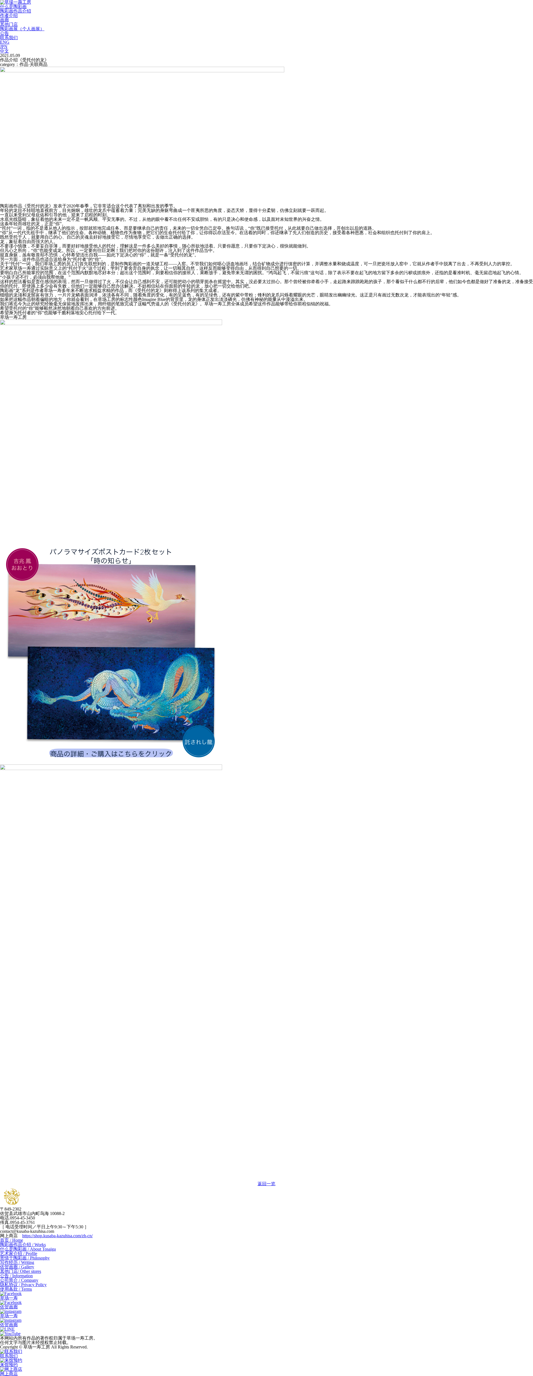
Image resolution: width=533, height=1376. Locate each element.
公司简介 (19, 1280)
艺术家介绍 (18, 1253)
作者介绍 (9, 15)
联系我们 (9, 37)
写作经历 (17, 1262)
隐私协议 (23, 1284)
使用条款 (16, 1289)
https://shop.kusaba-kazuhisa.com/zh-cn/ (57, 1235)
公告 (4, 33)
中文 (4, 51)
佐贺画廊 (17, 1266)
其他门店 (9, 24)
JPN (3, 46)
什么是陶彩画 (13, 6)
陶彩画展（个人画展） (22, 28)
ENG (4, 42)
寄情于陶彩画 (25, 1258)
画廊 (4, 20)
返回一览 (266, 1183)
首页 (11, 1240)
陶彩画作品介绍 (15, 11)
